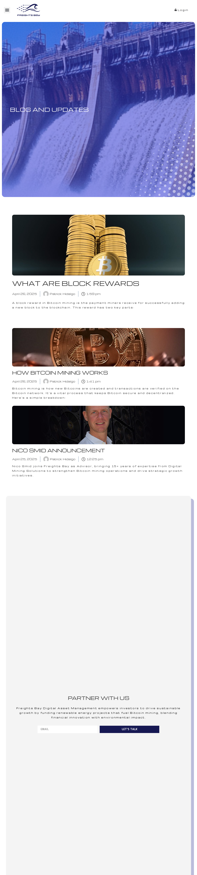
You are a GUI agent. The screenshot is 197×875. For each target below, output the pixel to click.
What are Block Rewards (75, 283)
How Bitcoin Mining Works (60, 372)
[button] (7, 10)
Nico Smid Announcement (58, 450)
